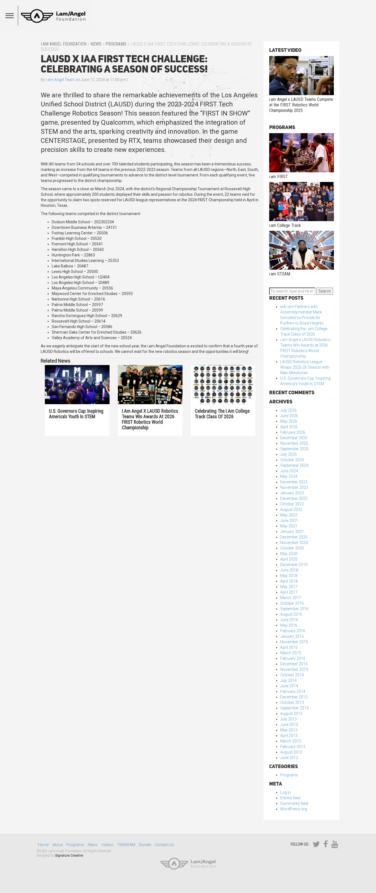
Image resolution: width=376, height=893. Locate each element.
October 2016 (292, 603)
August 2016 (291, 614)
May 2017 (288, 586)
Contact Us (164, 845)
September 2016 (294, 609)
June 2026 (289, 416)
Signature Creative (69, 855)
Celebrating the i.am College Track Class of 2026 (222, 413)
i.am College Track (285, 225)
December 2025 (293, 438)
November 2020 (294, 542)
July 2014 (288, 680)
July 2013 (288, 719)
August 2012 (291, 752)
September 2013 (294, 708)
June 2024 (289, 471)
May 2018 (288, 575)
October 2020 (292, 548)
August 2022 (291, 509)
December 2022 (293, 498)
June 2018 (289, 570)
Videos (107, 845)
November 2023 (294, 487)
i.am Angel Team (60, 79)
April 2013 (289, 735)
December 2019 (293, 564)
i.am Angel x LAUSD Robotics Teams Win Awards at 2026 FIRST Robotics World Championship (150, 419)
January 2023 (292, 493)
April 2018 (289, 581)
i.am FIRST (278, 176)
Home (43, 845)
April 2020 (289, 559)
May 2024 (288, 476)
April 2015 (289, 647)
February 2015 (292, 658)
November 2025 (294, 443)
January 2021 (292, 531)
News (96, 44)
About (57, 845)
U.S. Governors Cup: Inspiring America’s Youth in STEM (76, 413)
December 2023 (293, 482)
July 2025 (288, 454)
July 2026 (288, 410)
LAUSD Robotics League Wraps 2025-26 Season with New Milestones (304, 367)
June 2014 (289, 686)
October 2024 (292, 460)
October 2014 (292, 675)
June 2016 (289, 620)
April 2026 (289, 427)
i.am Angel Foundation (63, 44)
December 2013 (293, 697)
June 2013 (289, 724)
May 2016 (288, 625)
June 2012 (289, 757)
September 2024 (294, 465)
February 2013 (292, 746)
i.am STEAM (279, 274)
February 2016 (292, 631)
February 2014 (292, 691)
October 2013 (292, 702)
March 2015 (290, 653)
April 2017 (289, 592)
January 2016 (292, 636)
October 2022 (292, 504)
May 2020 (288, 553)
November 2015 (294, 642)
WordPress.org (293, 809)
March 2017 (290, 598)
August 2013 (291, 713)
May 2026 (288, 421)
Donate (145, 845)
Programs (115, 44)
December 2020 (293, 537)
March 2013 (290, 741)
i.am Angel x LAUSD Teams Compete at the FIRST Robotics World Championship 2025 (301, 105)
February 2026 (292, 432)
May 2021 (288, 526)
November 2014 (294, 669)
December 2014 (293, 664)
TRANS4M (126, 845)
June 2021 (289, 520)
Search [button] (324, 291)
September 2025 (294, 449)
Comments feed (294, 803)
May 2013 (288, 730)
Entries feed (290, 798)
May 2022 (288, 515)
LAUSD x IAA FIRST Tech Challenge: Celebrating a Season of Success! (124, 63)
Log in (285, 792)
